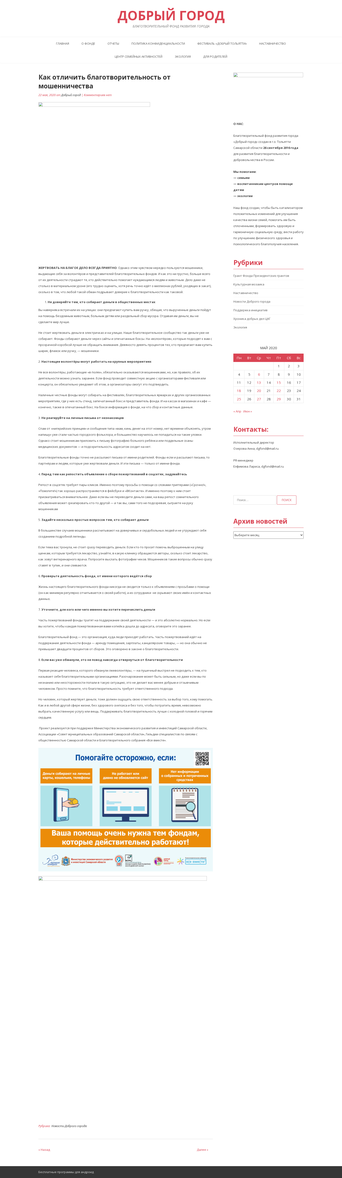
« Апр (237, 411)
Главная (62, 43)
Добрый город (71, 95)
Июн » (247, 411)
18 (239, 390)
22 (279, 390)
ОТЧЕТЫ (113, 43)
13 (259, 382)
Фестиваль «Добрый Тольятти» (222, 43)
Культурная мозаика (248, 284)
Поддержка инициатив (250, 310)
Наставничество (272, 43)
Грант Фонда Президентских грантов (261, 276)
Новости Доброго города (69, 1126)
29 (279, 399)
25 (239, 399)
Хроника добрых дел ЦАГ (251, 319)
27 (259, 399)
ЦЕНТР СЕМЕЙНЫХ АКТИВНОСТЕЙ (138, 56)
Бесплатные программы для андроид (66, 1172)
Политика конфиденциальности (158, 43)
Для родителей (215, 56)
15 (279, 382)
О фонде (88, 43)
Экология (183, 56)
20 (259, 390)
